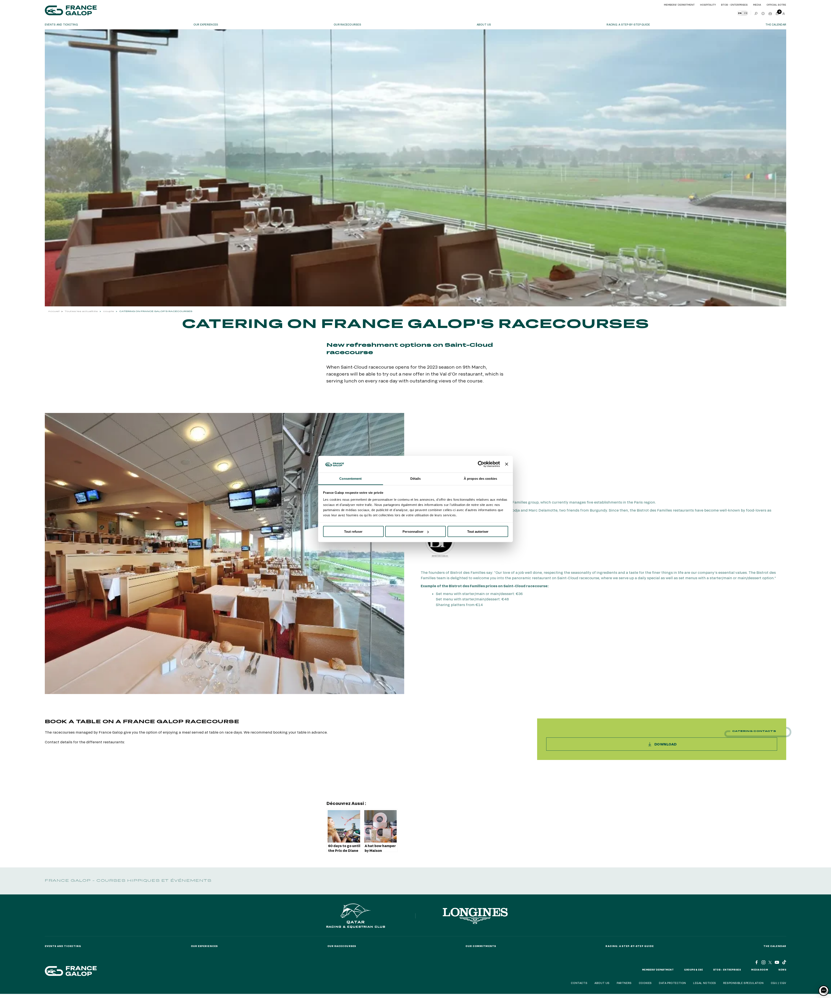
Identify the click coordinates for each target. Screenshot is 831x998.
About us (484, 24)
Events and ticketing (61, 24)
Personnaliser (413, 531)
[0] (777, 13)
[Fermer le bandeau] (506, 464)
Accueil (54, 311)
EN (740, 13)
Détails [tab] (415, 478)
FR (745, 13)
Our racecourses (347, 24)
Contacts (579, 982)
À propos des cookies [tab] (480, 478)
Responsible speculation (743, 982)
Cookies (645, 982)
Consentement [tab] (350, 478)
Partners (624, 982)
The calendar (775, 24)
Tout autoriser (477, 531)
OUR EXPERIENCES (205, 24)
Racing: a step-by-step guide (628, 24)
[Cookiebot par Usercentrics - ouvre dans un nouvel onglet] (481, 464)
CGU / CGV (778, 982)
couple (108, 311)
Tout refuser (353, 531)
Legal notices (704, 982)
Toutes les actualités (81, 311)
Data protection (672, 982)
